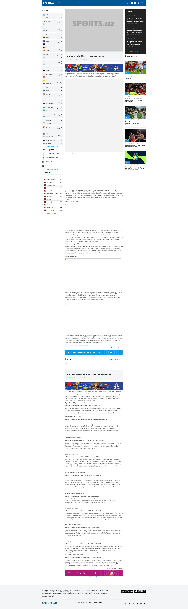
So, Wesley (48, 196)
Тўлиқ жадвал (51, 169)
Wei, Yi (47, 204)
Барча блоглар (134, 51)
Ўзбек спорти (102, 3)
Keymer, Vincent (50, 190)
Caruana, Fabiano (50, 185)
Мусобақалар (72, 3)
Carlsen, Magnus (50, 179)
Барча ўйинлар (51, 146)
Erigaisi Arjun (49, 202)
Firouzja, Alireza (49, 210)
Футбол (93, 3)
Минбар (126, 3)
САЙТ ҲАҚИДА (98, 602)
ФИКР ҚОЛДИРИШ (94, 576)
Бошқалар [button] (117, 3)
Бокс (110, 3)
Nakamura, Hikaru (50, 182)
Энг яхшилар (117, 359)
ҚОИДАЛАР (81, 602)
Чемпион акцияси (83, 3)
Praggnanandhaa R (50, 207)
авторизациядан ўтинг (83, 363)
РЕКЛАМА (89, 602)
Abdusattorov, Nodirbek (51, 193)
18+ (126, 603)
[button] (135, 3)
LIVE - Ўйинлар (61, 3)
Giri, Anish (48, 199)
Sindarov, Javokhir (50, 188)
